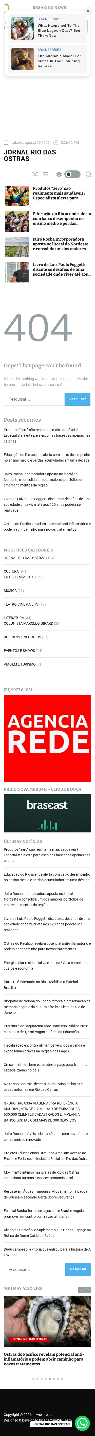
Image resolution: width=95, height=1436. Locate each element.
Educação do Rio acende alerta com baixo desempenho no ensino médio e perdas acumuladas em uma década (62, 221)
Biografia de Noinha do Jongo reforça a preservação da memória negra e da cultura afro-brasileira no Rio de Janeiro (47, 1007)
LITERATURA (14, 618)
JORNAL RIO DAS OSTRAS (30, 155)
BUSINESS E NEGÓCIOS (22, 637)
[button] (81, 1290)
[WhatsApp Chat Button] (82, 1423)
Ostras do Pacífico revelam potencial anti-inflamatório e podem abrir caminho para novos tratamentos (44, 1359)
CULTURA (11, 571)
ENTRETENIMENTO (19, 577)
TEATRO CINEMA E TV (21, 604)
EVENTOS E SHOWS (19, 651)
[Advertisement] (47, 84)
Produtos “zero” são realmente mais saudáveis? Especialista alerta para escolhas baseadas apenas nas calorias (62, 198)
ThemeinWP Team (58, 1420)
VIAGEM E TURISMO (20, 664)
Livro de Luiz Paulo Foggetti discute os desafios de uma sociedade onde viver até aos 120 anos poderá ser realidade (62, 272)
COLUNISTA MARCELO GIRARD (28, 623)
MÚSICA (10, 591)
